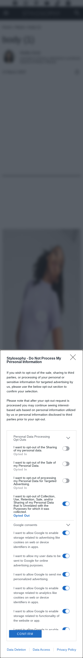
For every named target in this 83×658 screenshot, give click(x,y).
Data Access (41, 649)
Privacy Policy (66, 649)
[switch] (65, 448)
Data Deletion (16, 649)
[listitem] (41, 438)
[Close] (74, 358)
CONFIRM (25, 634)
